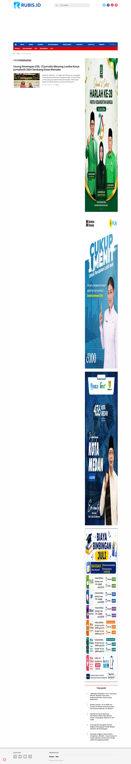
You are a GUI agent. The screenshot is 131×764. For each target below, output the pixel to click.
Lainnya (112, 44)
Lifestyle (91, 44)
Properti (79, 44)
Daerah (40, 44)
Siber (57, 757)
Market (101, 44)
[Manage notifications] (4, 759)
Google (17, 48)
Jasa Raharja (27, 48)
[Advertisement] (65, 25)
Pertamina (44, 48)
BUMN (31, 44)
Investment (67, 44)
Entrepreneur (53, 44)
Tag (18, 53)
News (22, 44)
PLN (51, 48)
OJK (36, 48)
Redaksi (51, 757)
